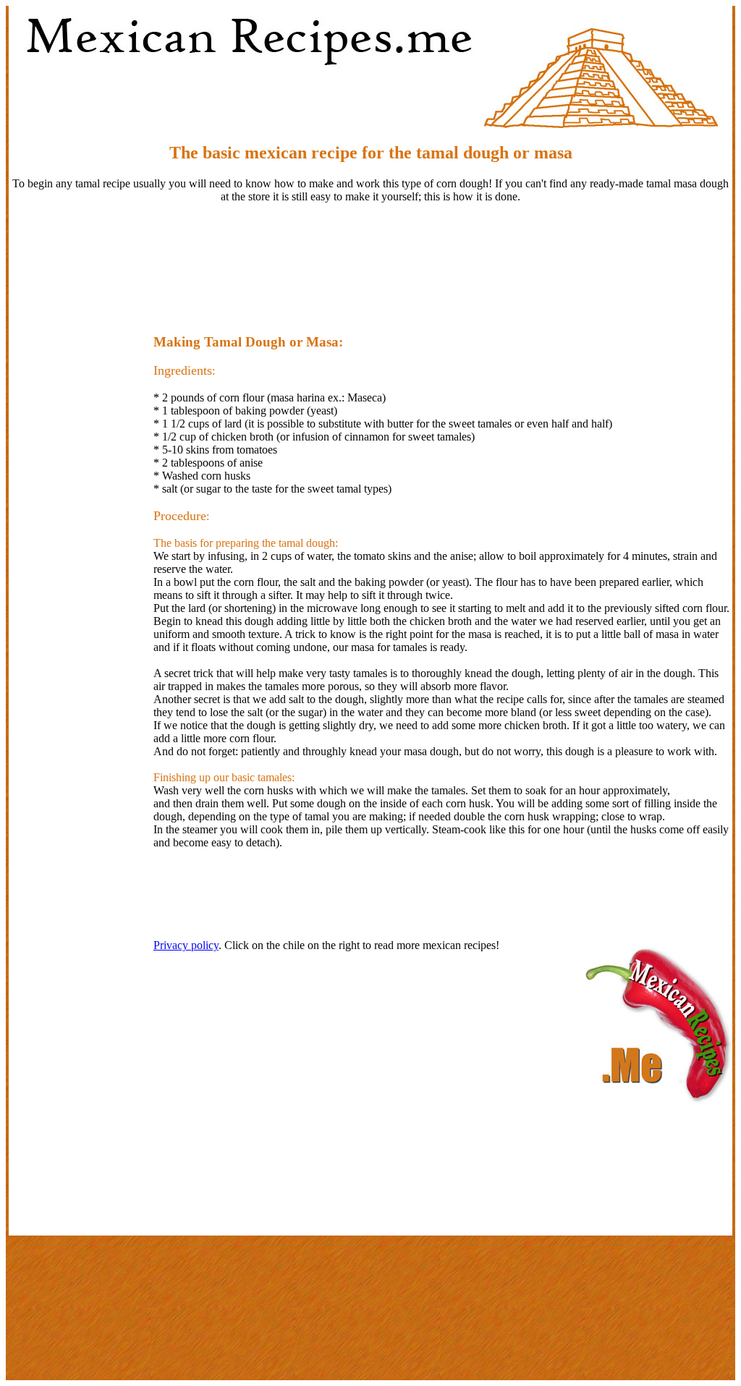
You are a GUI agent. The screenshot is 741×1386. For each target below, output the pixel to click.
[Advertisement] (370, 261)
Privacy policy (186, 945)
